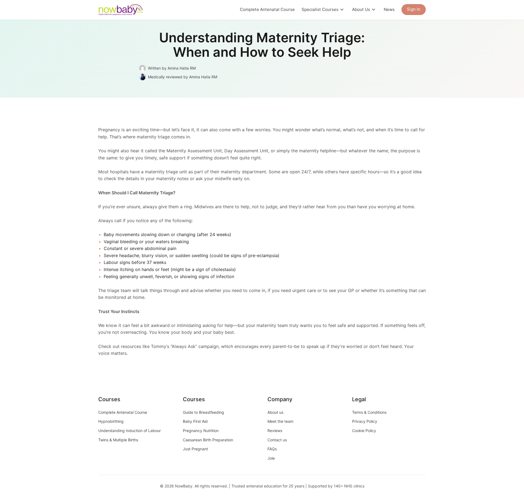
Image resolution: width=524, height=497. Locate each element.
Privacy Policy (364, 421)
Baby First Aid (195, 421)
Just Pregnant (195, 449)
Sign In (413, 9)
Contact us (277, 440)
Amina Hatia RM (182, 68)
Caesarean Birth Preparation (208, 440)
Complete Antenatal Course (267, 9)
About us (275, 412)
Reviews (274, 430)
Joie (271, 458)
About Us (361, 9)
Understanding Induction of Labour (129, 430)
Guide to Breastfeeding (203, 412)
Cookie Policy (364, 430)
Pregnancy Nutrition (201, 430)
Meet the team (280, 421)
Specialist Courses (320, 9)
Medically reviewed (165, 77)
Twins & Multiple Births (118, 440)
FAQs (272, 449)
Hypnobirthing (111, 421)
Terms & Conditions (369, 412)
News (389, 9)
